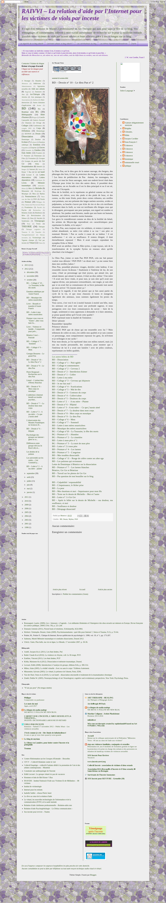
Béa (39, 109)
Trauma (27, 748)
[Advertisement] (31, 574)
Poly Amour (26, 205)
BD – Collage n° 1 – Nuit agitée (66, 362)
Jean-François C (131, 142)
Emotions (36, 145)
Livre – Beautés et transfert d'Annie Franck (33, 306)
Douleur (38, 139)
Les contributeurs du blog (86, 44)
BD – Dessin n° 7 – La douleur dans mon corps (73, 410)
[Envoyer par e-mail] (78, 516)
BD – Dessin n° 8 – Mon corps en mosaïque (71, 413)
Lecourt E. (30, 175)
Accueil (82, 589)
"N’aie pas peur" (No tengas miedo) (38, 688)
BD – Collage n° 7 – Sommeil (65, 422)
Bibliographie (27, 115)
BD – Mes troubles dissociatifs (65, 455)
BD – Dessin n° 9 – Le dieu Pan (66, 416)
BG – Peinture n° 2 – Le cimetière (67, 437)
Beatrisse (25, 112)
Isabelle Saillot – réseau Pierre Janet (37, 793)
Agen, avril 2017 (30, 706)
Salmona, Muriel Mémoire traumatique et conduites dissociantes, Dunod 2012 (54, 639)
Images (24, 169)
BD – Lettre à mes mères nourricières (68, 425)
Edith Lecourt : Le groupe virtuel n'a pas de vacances (44, 774)
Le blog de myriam (32, 739)
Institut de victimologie (33, 786)
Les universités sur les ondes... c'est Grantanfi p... (34, 460)
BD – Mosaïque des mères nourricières (69, 428)
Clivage (38, 123)
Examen (39, 153)
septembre (31, 473)
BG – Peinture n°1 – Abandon (65, 434)
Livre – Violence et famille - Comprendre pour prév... (35, 329)
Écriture (33, 142)
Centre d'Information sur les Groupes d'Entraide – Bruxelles (47, 759)
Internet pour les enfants (33, 790)
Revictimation (36, 215)
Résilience (38, 213)
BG (37, 112)
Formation (32, 158)
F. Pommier (26, 156)
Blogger (93, 875)
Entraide (28, 150)
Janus (40, 169)
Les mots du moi (31, 704)
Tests (28, 224)
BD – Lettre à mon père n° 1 (64, 440)
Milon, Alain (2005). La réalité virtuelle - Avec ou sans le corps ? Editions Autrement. (56, 668)
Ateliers (35, 100)
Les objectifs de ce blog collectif (31, 44)
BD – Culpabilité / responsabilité (66, 482)
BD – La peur (58, 488)
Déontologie (40, 131)
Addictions (37, 83)
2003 (27, 520)
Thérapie (42, 227)
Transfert (38, 232)
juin (28, 485)
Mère (30, 188)
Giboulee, (128, 132)
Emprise (33, 148)
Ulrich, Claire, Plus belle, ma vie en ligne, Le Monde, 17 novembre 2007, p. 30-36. (56, 642)
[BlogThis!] (81, 516)
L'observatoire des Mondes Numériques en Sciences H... (35, 422)
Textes (38, 224)
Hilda (37, 164)
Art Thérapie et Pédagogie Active (100, 700)
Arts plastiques (36, 97)
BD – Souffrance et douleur (64, 506)
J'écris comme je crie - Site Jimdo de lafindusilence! (45, 733)
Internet (32, 169)
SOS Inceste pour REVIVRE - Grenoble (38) (105, 779)
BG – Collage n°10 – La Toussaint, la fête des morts (75, 431)
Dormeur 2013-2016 (95, 716)
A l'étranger (26, 81)
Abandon (38, 81)
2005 (27, 512)
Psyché (39, 207)
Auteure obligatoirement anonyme (134, 124)
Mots (34, 194)
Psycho (24, 210)
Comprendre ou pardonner (34, 700)
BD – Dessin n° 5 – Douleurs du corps (69, 398)
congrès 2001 (27, 128)
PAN (76, 519)
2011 (27, 497)
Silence (24, 218)
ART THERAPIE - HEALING (100, 698)
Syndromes (25, 221)
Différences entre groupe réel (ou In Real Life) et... (34, 445)
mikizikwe (91, 720)
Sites (31, 218)
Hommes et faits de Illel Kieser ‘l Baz (38, 777)
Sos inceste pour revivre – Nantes (37, 812)
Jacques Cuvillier (131, 139)
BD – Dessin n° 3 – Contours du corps (69, 392)
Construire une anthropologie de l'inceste (39, 771)
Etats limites (26, 153)
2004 (27, 516)
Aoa (23, 94)
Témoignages (39, 221)
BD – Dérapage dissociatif (63, 509)
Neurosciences (30, 196)
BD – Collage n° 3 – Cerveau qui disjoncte (71, 380)
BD (61, 519)
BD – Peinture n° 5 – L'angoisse (66, 452)
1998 (27, 527)
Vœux (41, 243)
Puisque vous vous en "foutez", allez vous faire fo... (34, 320)
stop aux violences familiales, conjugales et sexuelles (108, 744)
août (29, 477)
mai (28, 489)
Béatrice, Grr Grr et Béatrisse (65, 470)
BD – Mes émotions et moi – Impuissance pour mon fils (77, 491)
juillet (29, 481)
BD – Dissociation (60, 359)
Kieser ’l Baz (26, 172)
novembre (31, 276)
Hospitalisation (27, 166)
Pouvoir (35, 205)
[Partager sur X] (83, 516)
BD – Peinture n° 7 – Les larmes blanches (70, 467)
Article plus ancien (105, 589)
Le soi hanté (40, 172)
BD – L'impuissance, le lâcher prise (67, 485)
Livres (24, 183)
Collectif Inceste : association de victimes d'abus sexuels (110, 765)
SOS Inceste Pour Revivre (98, 755)
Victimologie (36, 238)
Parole (42, 199)
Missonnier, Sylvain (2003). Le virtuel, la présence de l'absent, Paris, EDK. (53, 672)
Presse (43, 205)
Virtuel (32, 243)
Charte (133, 44)
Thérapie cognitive (33, 229)
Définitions (26, 131)
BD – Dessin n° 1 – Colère (64, 374)
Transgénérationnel (28, 235)
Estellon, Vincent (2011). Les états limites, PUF (42, 658)
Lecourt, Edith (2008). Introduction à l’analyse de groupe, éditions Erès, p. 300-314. (56, 665)
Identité (39, 166)
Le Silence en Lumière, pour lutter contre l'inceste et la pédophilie (46, 744)
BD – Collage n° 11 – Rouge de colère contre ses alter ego (78, 458)
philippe (128, 166)
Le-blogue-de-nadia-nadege (35, 710)
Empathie (25, 148)
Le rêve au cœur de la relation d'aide (38, 796)
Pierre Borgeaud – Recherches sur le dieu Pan (34, 374)
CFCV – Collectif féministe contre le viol (40, 762)
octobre (30, 280)
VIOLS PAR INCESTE (34, 724)
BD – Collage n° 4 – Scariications (67, 386)
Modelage (38, 191)
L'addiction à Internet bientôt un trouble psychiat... (34, 397)
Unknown (129, 145)
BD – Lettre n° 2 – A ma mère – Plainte (70, 401)
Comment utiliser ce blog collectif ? (60, 44)
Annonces (38, 92)
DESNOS (28, 134)
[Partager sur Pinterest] (88, 516)
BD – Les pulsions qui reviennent (67, 461)
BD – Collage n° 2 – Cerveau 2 (66, 368)
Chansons (28, 123)
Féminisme (38, 156)
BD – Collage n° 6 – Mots (63, 419)
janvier (30, 492)
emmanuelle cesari (132, 162)
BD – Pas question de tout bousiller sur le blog (72, 476)
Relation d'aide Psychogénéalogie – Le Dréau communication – (48, 809)
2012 (27, 269)
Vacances (91, 758)
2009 (27, 505)
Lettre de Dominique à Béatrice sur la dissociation (74, 464)
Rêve (23, 215)
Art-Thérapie (35, 94)
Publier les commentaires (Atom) (75, 594)
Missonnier (25, 191)
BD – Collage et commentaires (65, 365)
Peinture (28, 202)
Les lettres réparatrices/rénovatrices (113, 44)
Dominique (25, 139)
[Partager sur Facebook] (85, 516)
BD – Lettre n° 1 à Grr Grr (64, 497)
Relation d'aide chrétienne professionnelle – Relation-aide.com (48, 805)
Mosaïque (25, 194)
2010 (27, 501)
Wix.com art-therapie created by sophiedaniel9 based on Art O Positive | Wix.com (112, 725)
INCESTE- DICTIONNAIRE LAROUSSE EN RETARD (45, 720)
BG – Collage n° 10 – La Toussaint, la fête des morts (35, 285)
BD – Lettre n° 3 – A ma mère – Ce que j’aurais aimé (76, 407)
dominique (129, 159)
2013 (27, 265)
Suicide (39, 218)
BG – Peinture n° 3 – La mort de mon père (71, 443)
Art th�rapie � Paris (96, 704)
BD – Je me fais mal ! (61, 383)
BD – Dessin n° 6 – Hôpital (64, 404)
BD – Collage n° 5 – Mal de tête (66, 389)
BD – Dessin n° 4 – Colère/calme (67, 395)
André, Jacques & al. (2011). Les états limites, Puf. (43, 652)
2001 (27, 524)
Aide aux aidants (38, 89)
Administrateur (26, 86)
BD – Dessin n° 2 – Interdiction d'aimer (69, 371)
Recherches (37, 210)
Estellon (38, 150)
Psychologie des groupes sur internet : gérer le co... (35, 437)
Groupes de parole (31, 161)
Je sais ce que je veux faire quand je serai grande (42, 735)
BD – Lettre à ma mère (62, 377)
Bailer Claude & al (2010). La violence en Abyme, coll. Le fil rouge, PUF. (52, 655)
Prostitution (29, 207)
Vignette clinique (28, 240)
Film (23, 158)
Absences (25, 83)
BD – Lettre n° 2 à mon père (64, 446)
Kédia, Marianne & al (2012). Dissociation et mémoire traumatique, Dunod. (53, 662)
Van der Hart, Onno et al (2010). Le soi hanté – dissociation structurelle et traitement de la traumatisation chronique (68, 675)
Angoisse (28, 92)
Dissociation (27, 136)
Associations (26, 100)
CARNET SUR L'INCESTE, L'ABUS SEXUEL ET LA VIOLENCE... (47, 717)
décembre (31, 272)
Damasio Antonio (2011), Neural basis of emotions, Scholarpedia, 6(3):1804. (53, 629)
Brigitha (128, 128)
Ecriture (25, 142)
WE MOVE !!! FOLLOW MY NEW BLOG (40, 712)
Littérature (38, 180)
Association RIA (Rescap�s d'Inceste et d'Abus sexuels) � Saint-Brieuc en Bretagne (111, 770)
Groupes (42, 158)
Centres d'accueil (39, 120)
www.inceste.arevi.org (96, 762)
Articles (24, 97)
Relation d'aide (27, 213)
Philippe (39, 202)
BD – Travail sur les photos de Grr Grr (69, 473)
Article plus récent (60, 589)
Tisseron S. (26, 232)
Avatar (39, 105)
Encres (42, 147)
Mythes (71, 519)
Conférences (37, 126)
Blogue (34, 117)
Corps (38, 128)
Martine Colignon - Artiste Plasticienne (103, 714)
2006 (27, 508)
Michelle (38, 188)
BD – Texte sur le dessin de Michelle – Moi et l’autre (75, 494)
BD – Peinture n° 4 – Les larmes (66, 449)
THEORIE (27, 226)
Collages (25, 125)
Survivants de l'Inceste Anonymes (101, 775)
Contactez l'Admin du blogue (33, 63)
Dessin (65, 519)
